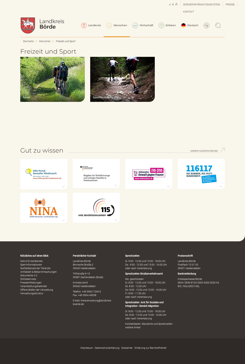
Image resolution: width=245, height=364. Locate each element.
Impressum (86, 347)
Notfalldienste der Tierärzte (35, 268)
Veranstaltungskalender (33, 286)
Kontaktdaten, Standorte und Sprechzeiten (149, 323)
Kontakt (188, 11)
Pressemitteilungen (31, 282)
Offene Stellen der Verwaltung (36, 289)
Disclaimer (127, 347)
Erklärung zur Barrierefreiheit (150, 347)
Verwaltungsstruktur (31, 293)
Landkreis (94, 25)
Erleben (170, 25)
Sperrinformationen (31, 264)
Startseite (28, 41)
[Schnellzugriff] (207, 26)
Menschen (120, 25)
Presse (230, 4)
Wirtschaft (146, 25)
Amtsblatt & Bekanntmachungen (38, 271)
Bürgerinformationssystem (201, 4)
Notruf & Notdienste (31, 261)
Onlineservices (28, 279)
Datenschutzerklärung (107, 347)
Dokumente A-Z (28, 275)
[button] (43, 174)
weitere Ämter (133, 327)
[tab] (43, 174)
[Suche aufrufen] (219, 26)
